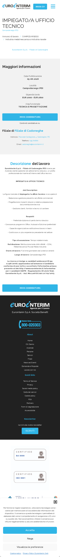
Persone (30, 351)
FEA (30, 399)
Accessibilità (30, 410)
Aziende (30, 348)
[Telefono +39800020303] (30, 324)
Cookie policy (15, 553)
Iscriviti (30, 431)
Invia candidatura (30, 117)
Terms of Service (30, 381)
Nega (30, 538)
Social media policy (30, 388)
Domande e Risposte (30, 366)
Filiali (30, 359)
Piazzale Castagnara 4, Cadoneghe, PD (34, 137)
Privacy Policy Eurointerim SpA (35, 553)
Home (30, 340)
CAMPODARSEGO (30, 36)
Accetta (30, 530)
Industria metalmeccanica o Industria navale (26, 39)
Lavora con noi (30, 370)
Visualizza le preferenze (30, 547)
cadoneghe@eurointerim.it (33, 144)
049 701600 (34, 141)
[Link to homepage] (30, 306)
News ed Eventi (30, 362)
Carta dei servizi (30, 392)
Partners (30, 403)
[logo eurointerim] (16, 6)
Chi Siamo (30, 344)
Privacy (30, 385)
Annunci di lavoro (10, 36)
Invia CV (40, 6)
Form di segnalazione (30, 407)
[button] (55, 501)
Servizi (30, 355)
